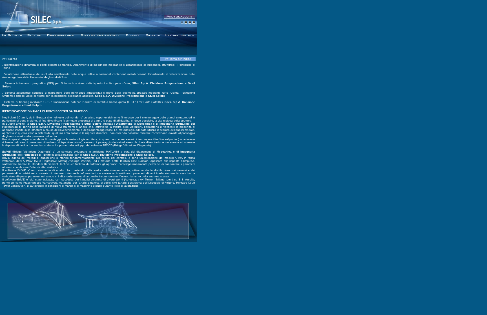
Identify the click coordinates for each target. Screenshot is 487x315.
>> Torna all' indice (178, 58)
